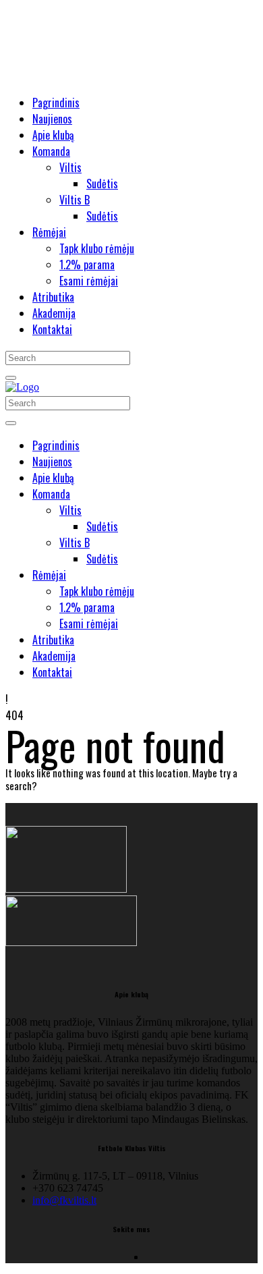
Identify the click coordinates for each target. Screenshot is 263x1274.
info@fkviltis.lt (64, 1200)
